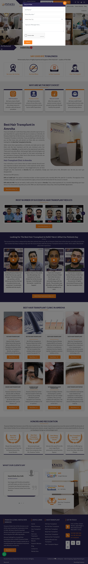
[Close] (65, 3)
